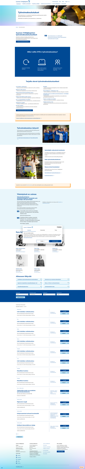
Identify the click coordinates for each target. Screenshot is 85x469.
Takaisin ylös (19, 436)
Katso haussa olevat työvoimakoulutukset (24, 110)
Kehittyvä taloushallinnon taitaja (26, 425)
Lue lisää (64, 311)
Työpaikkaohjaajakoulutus (23, 286)
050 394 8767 (36, 271)
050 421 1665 (18, 271)
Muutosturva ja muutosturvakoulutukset (53, 279)
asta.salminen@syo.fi (19, 272)
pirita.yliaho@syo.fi (37, 251)
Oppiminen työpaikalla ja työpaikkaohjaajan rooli (27, 283)
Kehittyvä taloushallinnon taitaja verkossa (23, 96)
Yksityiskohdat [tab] (42, 230)
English (66, 1)
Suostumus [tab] (29, 230)
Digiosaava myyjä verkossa (21, 89)
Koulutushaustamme (49, 175)
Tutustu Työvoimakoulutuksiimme (23, 41)
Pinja (60, 1)
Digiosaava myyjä (22, 402)
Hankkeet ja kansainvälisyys (46, 3)
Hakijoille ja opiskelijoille (26, 3)
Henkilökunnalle (19, 466)
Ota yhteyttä (64, 3)
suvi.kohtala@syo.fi (55, 251)
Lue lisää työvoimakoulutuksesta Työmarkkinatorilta (27, 137)
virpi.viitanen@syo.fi (37, 272)
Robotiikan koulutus (22, 371)
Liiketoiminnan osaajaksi (20, 102)
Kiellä (30, 241)
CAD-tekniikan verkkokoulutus (21, 86)
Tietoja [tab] (56, 230)
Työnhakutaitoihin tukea (49, 286)
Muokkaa (42, 241)
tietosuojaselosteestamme (28, 237)
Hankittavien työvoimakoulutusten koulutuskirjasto (28, 279)
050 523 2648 (18, 250)
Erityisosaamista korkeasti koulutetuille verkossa (24, 92)
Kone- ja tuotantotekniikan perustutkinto (23, 99)
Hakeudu (63, 313)
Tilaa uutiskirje (60, 451)
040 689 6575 (54, 250)
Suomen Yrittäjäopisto (56, 3)
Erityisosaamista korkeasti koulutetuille (28, 413)
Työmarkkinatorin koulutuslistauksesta (52, 172)
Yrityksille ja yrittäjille (35, 3)
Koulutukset (18, 3)
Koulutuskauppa (55, 1)
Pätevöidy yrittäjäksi (19, 105)
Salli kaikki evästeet (55, 241)
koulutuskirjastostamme (30, 115)
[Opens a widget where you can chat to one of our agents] (81, 467)
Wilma (63, 1)
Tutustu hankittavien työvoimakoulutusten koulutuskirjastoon (28, 118)
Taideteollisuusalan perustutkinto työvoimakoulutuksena (26, 391)
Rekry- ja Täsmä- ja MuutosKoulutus (52, 283)
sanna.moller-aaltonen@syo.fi (20, 251)
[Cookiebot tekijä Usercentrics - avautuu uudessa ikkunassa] (57, 227)
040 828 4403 (36, 250)
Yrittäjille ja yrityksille (46, 448)
